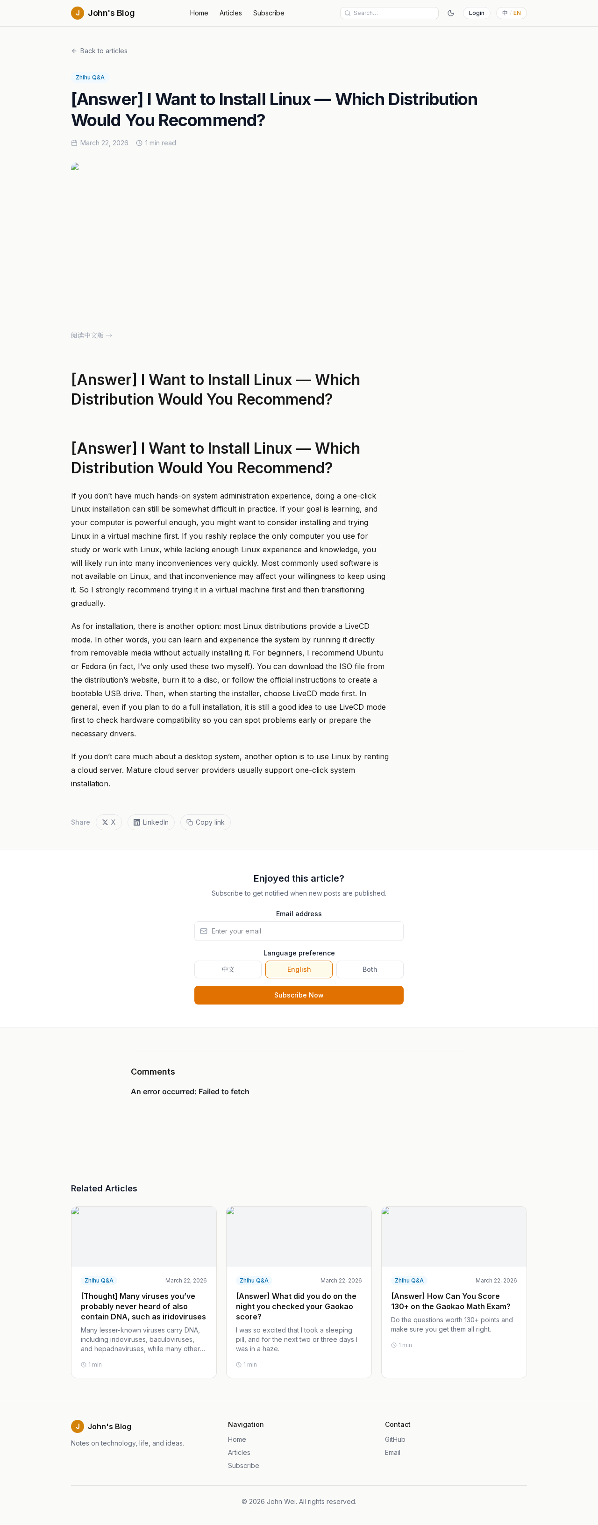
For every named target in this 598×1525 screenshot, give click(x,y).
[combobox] (394, 13)
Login (476, 12)
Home (199, 13)
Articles (231, 13)
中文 (228, 969)
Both (370, 969)
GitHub (395, 1439)
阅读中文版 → (91, 335)
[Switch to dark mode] (450, 13)
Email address (299, 914)
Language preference (299, 953)
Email (392, 1452)
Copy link (210, 822)
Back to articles (104, 51)
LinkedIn (156, 822)
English (299, 969)
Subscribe (269, 13)
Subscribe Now (299, 995)
